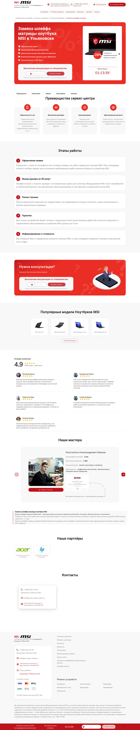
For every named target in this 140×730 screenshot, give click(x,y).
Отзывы (97, 12)
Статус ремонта (101, 4)
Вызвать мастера (47, 490)
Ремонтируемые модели (66, 654)
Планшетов (61, 691)
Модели (48, 93)
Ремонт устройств (58, 12)
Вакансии (80, 12)
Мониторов (84, 687)
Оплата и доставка (64, 640)
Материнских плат (64, 687)
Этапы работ (36, 93)
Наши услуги (62, 657)
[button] (123, 474)
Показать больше (70, 340)
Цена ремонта (70, 12)
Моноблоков (107, 687)
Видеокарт (107, 684)
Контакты (89, 12)
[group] (23, 551)
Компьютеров (85, 684)
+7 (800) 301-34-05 (80, 4)
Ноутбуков (61, 684)
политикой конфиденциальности (59, 77)
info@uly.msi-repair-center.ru (34, 598)
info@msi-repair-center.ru (29, 658)
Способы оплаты (63, 666)
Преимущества (21, 93)
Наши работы (60, 93)
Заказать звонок (117, 4)
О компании (44, 12)
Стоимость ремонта (64, 636)
